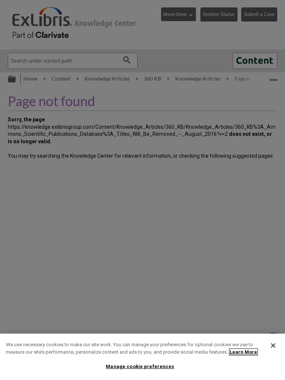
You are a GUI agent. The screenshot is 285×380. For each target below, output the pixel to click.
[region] (142, 357)
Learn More (243, 352)
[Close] (273, 345)
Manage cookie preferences (140, 366)
